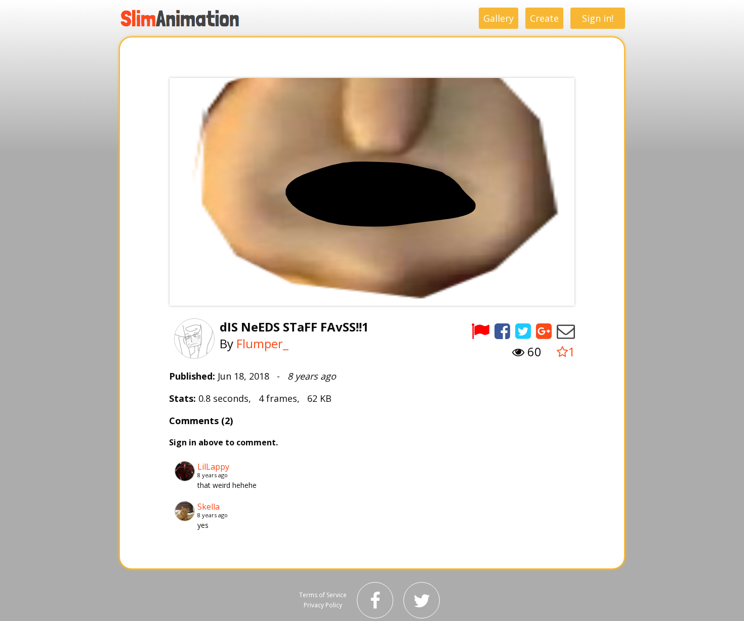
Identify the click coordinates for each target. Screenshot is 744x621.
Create (544, 18)
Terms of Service (323, 595)
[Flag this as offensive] (480, 330)
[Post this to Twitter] (523, 330)
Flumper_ (262, 343)
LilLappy (213, 466)
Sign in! (597, 18)
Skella (208, 506)
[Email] (566, 330)
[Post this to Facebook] (502, 330)
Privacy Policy (323, 605)
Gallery (498, 18)
